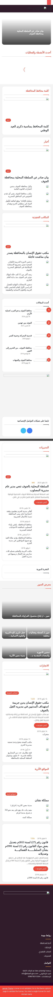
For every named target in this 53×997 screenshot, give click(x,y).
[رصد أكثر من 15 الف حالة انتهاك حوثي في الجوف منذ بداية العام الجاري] (47, 274)
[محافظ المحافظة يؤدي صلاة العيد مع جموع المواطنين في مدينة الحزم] (47, 534)
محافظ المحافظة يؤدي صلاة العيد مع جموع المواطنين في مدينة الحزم (19, 540)
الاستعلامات (15, 837)
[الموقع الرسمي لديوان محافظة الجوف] (35, 8)
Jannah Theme (7, 988)
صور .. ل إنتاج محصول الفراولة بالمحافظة (31, 616)
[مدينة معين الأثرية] (14, 648)
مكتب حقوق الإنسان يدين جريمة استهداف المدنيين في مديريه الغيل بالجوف (29, 706)
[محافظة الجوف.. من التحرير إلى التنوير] (41, 351)
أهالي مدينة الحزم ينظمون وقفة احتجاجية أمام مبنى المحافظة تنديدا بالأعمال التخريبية (19, 514)
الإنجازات (48, 947)
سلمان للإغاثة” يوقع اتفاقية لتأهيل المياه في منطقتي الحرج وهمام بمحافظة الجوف (19, 203)
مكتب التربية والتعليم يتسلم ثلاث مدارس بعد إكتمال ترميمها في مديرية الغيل (19, 554)
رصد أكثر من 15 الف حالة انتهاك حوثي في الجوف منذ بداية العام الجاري (19, 277)
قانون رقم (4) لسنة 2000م (37, 878)
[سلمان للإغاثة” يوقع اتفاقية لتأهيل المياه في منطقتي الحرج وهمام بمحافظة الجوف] (47, 201)
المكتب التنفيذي (45, 951)
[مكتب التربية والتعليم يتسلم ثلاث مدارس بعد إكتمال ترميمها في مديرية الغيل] (47, 548)
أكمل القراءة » (41, 502)
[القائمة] (49, 10)
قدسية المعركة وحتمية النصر (20, 336)
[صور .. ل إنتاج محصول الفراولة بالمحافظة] (26, 605)
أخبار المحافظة (45, 943)
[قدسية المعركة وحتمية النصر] (41, 339)
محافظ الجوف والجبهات (22, 360)
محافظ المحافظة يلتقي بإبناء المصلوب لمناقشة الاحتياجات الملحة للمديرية (20, 527)
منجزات (46, 734)
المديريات (47, 956)
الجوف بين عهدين (25, 323)
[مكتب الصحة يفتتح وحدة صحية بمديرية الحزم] (47, 739)
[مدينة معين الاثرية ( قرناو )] (47, 805)
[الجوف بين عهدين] (41, 326)
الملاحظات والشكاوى (38, 837)
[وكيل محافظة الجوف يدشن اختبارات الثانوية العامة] (47, 186)
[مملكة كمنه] (47, 817)
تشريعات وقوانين (39, 828)
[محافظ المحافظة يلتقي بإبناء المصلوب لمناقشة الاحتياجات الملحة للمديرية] (47, 521)
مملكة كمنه (27, 817)
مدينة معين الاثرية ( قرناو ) (21, 805)
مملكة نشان (42, 800)
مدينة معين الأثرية (17, 655)
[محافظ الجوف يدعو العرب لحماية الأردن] (41, 314)
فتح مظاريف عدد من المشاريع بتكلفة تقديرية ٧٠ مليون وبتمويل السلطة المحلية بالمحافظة (19, 755)
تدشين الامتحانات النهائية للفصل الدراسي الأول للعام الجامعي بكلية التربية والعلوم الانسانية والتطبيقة (18, 287)
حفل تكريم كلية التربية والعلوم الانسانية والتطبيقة (15, 635)
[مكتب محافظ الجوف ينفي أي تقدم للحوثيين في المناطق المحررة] (47, 193)
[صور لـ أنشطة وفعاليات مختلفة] (39, 629)
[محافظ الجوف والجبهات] (41, 364)
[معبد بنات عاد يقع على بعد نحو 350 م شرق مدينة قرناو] (47, 810)
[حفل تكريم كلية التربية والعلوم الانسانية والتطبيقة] (14, 629)
